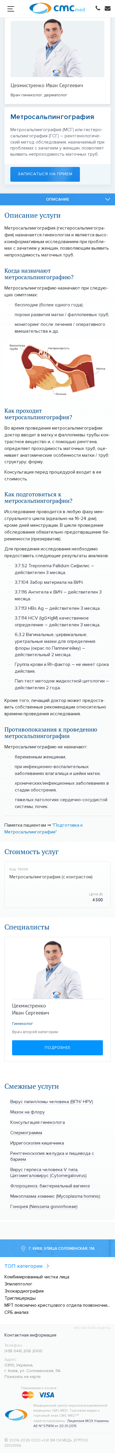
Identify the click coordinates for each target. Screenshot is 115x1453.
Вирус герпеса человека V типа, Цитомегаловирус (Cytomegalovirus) (48, 1172)
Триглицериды (20, 1298)
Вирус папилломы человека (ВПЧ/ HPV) (51, 1101)
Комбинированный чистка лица (36, 1277)
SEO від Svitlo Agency (92, 1328)
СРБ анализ (16, 1312)
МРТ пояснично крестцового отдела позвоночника (57, 1305)
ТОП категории (23, 1266)
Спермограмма (26, 1132)
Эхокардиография (24, 1291)
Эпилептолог (18, 1284)
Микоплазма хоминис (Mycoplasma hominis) (55, 1196)
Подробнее (57, 1047)
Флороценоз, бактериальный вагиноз (50, 1186)
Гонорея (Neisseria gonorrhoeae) (44, 1206)
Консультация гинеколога (37, 1122)
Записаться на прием (45, 173)
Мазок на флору (27, 1112)
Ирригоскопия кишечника (37, 1143)
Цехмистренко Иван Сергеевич (47, 85)
